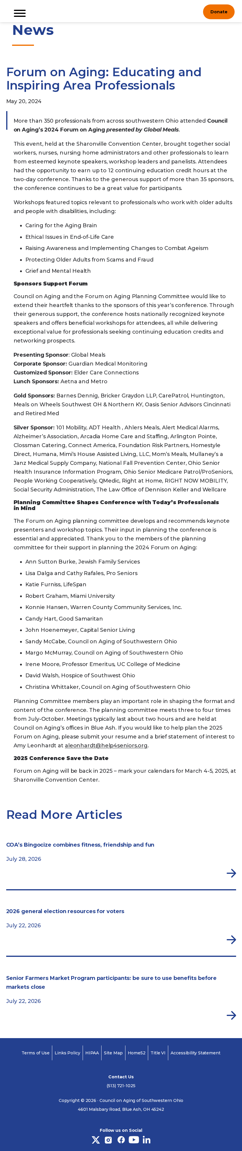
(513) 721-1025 (121, 1085)
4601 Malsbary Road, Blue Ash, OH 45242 (121, 1109)
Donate (218, 11)
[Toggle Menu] (20, 13)
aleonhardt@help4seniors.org (106, 745)
